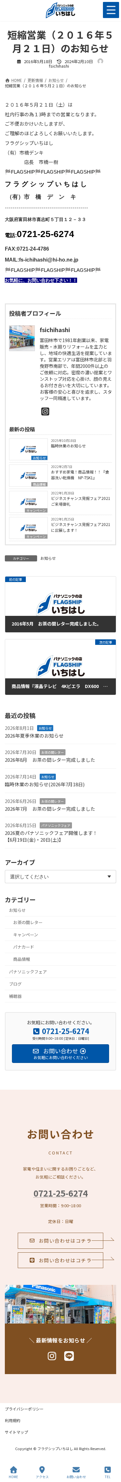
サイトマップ (16, 1432)
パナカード (23, 947)
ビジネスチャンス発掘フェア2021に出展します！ (80, 527)
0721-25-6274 (61, 1193)
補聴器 (15, 996)
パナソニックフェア (55, 825)
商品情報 (39, 484)
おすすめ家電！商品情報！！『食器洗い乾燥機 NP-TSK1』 (80, 474)
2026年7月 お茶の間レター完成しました (50, 808)
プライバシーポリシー (24, 1408)
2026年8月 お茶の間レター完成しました (50, 759)
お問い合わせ (76, 1476)
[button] (61, 1241)
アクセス (42, 1476)
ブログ (15, 983)
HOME (13, 1476)
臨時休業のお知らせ (68, 445)
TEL (107, 1476)
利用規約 (12, 1420)
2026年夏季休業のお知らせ (34, 735)
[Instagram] (45, 411)
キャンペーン (36, 510)
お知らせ (39, 458)
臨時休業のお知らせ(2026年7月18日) (45, 784)
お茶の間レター (52, 752)
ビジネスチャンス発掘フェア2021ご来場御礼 (80, 501)
